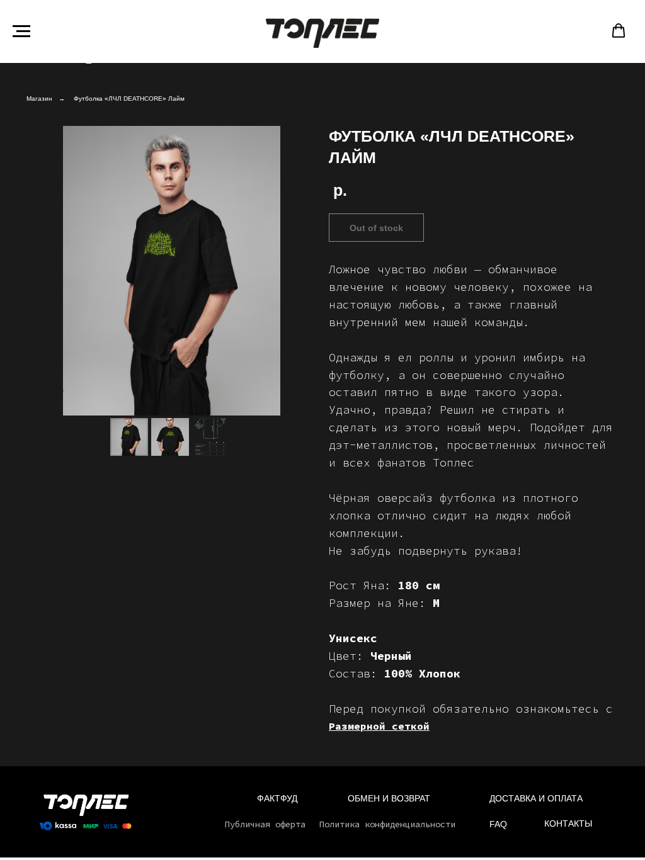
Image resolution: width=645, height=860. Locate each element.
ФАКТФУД (277, 798)
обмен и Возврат (389, 798)
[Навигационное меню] (21, 31)
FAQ (498, 824)
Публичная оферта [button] (265, 824)
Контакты (568, 823)
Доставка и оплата (536, 798)
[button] (618, 30)
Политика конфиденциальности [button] (387, 824)
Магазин (39, 98)
